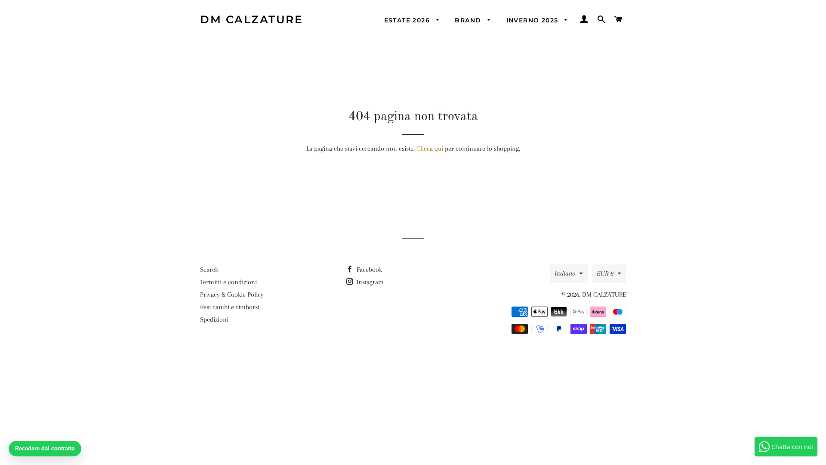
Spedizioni (214, 319)
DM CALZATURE (251, 19)
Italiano (565, 273)
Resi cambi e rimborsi (229, 307)
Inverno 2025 (533, 20)
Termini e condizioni (228, 282)
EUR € (605, 273)
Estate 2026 (408, 20)
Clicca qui (429, 148)
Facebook (368, 269)
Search (209, 269)
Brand (469, 20)
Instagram (369, 282)
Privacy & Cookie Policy (232, 294)
